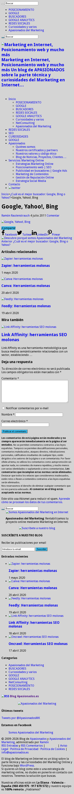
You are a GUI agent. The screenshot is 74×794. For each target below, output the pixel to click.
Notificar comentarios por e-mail (27, 408)
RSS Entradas (9, 745)
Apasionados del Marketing (26, 30)
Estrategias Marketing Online (34, 164)
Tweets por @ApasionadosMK (20, 718)
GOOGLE (14, 13)
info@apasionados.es (15, 752)
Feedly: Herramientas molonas (26, 306)
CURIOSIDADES (18, 136)
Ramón (44, 742)
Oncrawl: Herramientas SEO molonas (38, 644)
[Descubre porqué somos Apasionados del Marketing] (36, 238)
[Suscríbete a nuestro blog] (37, 528)
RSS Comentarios (32, 745)
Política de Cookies (52, 749)
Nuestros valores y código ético (36, 153)
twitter (15, 188)
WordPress (27, 765)
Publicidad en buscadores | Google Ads (41, 170)
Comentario (10, 378)
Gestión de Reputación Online (35, 177)
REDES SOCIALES (19, 23)
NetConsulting (25, 123)
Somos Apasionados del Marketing (31, 732)
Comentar (53, 215)
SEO (11, 133)
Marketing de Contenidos (32, 174)
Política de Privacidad (24, 749)
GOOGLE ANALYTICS (21, 20)
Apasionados (17, 143)
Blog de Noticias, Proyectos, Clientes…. (41, 157)
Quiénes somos (25, 146)
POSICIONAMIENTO (21, 9)
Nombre (8, 414)
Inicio (12, 99)
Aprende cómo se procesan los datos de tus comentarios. (35, 500)
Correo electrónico (14, 421)
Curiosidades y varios (23, 27)
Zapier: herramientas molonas (25, 266)
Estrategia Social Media (31, 181)
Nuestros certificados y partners (37, 150)
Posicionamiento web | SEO (33, 167)
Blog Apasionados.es (24, 696)
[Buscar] (2, 4)
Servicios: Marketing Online (26, 160)
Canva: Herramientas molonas (25, 286)
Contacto (14, 184)
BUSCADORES (17, 16)
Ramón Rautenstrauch (15, 215)
